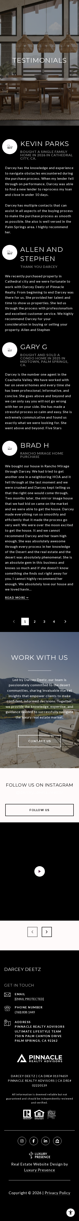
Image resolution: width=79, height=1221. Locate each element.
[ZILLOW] (57, 1141)
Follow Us (39, 810)
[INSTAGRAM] (22, 1141)
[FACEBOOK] (33, 1141)
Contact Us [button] (39, 741)
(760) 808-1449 (25, 1012)
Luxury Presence (39, 1170)
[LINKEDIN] (45, 1141)
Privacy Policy (57, 1192)
